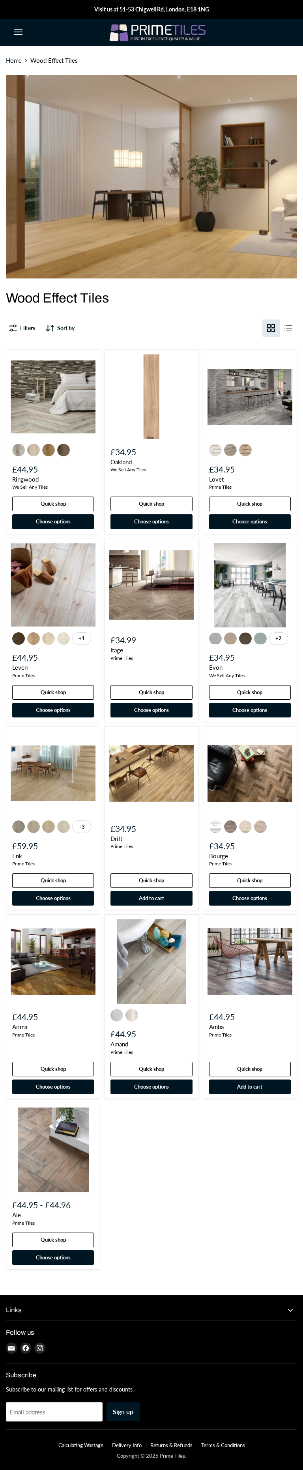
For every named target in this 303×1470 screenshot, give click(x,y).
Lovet (216, 479)
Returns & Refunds (171, 1445)
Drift (116, 838)
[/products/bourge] (250, 773)
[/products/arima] (53, 961)
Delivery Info (127, 1445)
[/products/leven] (53, 585)
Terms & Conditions (223, 1445)
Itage (116, 650)
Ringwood (25, 479)
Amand (119, 1044)
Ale (16, 1214)
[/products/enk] (53, 773)
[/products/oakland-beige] (151, 396)
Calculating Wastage (80, 1445)
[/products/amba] (250, 961)
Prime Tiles (220, 487)
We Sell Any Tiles (30, 487)
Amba (216, 1026)
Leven (20, 667)
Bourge (218, 855)
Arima (19, 1026)
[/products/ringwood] (53, 396)
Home (14, 60)
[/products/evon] (250, 585)
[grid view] (271, 328)
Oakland (121, 461)
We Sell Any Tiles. (227, 675)
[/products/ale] (53, 1150)
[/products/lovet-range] (250, 396)
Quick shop (53, 504)
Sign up (123, 1411)
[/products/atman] (151, 961)
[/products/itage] (151, 585)
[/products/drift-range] (151, 773)
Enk (17, 855)
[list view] (288, 328)
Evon (216, 667)
